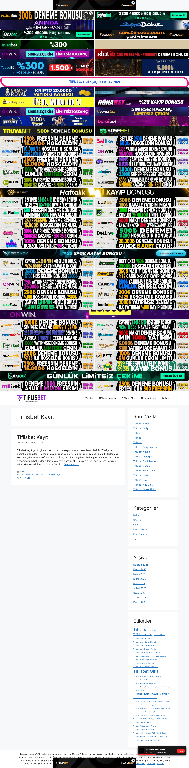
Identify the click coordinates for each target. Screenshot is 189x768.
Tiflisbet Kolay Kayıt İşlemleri (151, 693)
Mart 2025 (139, 583)
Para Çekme (140, 529)
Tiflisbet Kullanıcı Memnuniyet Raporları (147, 705)
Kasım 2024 (140, 602)
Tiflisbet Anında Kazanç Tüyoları (144, 646)
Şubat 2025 (139, 588)
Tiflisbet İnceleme (107, 398)
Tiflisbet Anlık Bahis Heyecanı (143, 638)
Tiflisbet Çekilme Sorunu (142, 733)
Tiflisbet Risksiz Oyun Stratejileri (144, 712)
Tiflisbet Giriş (128, 398)
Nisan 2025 (139, 578)
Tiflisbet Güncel (155, 676)
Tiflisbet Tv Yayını (149, 719)
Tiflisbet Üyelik (141, 475)
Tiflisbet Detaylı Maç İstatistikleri (145, 660)
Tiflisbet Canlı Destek (145, 461)
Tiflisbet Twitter (162, 719)
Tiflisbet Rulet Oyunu (140, 715)
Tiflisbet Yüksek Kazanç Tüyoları (144, 726)
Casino (137, 520)
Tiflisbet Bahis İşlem (140, 653)
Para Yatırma (140, 534)
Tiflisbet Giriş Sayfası (145, 447)
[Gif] (94, 192)
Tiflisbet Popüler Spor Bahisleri (160, 708)
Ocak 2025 (139, 593)
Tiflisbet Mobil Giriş (144, 470)
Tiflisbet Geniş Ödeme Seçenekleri (145, 667)
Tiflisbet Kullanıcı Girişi (141, 701)
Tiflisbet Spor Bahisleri (157, 715)
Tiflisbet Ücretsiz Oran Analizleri (144, 737)
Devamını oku (71, 464)
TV (134, 538)
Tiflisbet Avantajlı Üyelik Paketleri (145, 649)
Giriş (22, 472)
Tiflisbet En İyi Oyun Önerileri (33, 475)
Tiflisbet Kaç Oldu (143, 484)
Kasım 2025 (139, 569)
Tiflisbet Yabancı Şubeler (142, 723)
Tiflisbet (89, 398)
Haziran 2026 (140, 564)
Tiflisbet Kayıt (32, 437)
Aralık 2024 (139, 597)
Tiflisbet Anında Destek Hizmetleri (145, 642)
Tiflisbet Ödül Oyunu (159, 733)
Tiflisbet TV (137, 719)
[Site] (47, 141)
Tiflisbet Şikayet (149, 398)
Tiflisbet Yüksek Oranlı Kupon (143, 730)
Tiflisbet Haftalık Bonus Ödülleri (144, 683)
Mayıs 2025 (139, 574)
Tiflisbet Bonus (141, 466)
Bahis (136, 515)
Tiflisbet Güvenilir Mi (144, 489)
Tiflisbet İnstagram (143, 456)
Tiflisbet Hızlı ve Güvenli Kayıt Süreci (146, 687)
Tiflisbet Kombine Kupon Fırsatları (145, 698)
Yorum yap (25, 478)
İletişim (165, 398)
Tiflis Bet (153, 630)
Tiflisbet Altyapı (142, 451)
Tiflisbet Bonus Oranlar (141, 656)
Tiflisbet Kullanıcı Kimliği (160, 701)
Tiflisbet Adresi (141, 423)
